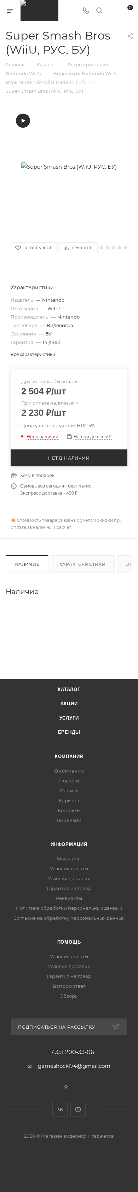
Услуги (69, 718)
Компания (69, 756)
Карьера (69, 800)
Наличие (27, 564)
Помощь (69, 942)
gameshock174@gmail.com (74, 1066)
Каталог (69, 689)
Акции (69, 703)
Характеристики (82, 564)
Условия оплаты (69, 868)
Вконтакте (60, 1109)
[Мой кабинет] (112, 11)
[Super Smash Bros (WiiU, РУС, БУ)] (69, 166)
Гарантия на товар (69, 888)
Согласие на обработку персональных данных (69, 918)
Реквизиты (69, 898)
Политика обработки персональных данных (69, 908)
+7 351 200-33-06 (70, 1052)
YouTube (78, 1109)
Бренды (69, 732)
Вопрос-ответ (69, 986)
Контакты (69, 810)
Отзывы (69, 790)
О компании (69, 771)
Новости (69, 780)
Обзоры (69, 996)
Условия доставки (69, 878)
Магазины (69, 858)
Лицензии (69, 820)
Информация (69, 844)
